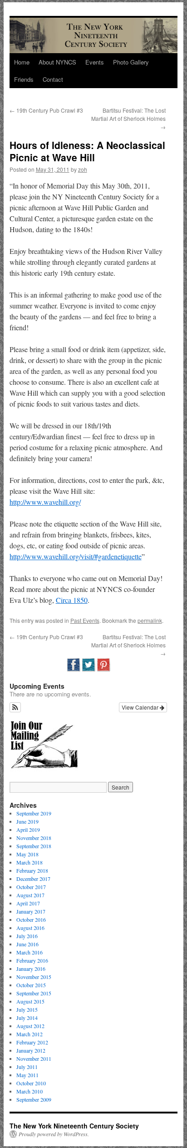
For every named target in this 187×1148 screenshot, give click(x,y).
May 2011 (27, 1074)
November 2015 (33, 976)
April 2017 (28, 903)
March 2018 (29, 862)
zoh (82, 169)
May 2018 (27, 854)
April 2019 (28, 829)
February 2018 (32, 870)
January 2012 (30, 1050)
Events (94, 62)
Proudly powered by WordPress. (54, 1134)
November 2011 (33, 1058)
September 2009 (33, 1099)
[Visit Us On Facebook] (73, 669)
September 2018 (33, 846)
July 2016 (27, 935)
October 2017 (31, 886)
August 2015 (30, 1001)
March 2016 (29, 952)
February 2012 (32, 1042)
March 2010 (29, 1091)
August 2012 (30, 1025)
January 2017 (30, 911)
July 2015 (27, 1009)
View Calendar (141, 707)
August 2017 (30, 895)
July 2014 (27, 1017)
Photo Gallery (131, 62)
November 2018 (33, 837)
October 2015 (31, 985)
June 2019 (27, 821)
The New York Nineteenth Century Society (74, 1125)
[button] (15, 707)
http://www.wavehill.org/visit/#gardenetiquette (76, 556)
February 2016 (32, 960)
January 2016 (30, 968)
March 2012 (29, 1034)
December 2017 (33, 878)
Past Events (84, 620)
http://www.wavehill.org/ (45, 502)
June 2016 (27, 944)
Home (22, 62)
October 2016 (31, 919)
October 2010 (31, 1083)
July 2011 (27, 1066)
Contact (53, 79)
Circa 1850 (72, 600)
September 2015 (33, 993)
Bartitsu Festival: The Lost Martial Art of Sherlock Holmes (128, 118)
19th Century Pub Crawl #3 (46, 110)
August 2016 (30, 927)
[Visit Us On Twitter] (88, 669)
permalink (150, 620)
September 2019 (33, 813)
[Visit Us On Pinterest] (103, 669)
